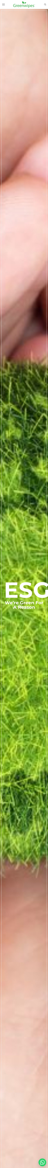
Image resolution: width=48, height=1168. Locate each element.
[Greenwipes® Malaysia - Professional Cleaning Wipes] (24, 4)
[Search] (45, 4)
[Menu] (3, 4)
